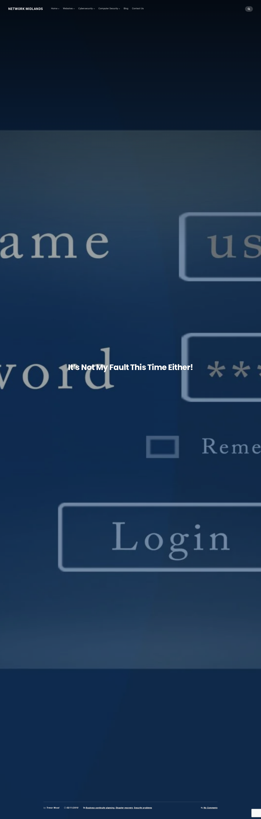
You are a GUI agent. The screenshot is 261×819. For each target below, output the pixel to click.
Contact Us (138, 8)
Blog (126, 8)
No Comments (210, 808)
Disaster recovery (124, 808)
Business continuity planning (100, 808)
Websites (68, 8)
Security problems (143, 808)
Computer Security (108, 8)
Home (54, 8)
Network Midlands (25, 9)
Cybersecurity (85, 8)
